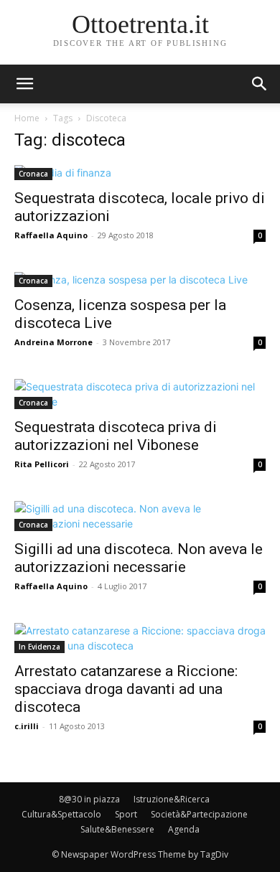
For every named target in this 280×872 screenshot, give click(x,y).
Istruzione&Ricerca (172, 799)
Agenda (184, 829)
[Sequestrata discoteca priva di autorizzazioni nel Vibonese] (140, 394)
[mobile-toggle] (24, 84)
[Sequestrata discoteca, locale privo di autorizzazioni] (140, 172)
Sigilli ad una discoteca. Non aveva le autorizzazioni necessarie (138, 558)
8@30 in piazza (89, 799)
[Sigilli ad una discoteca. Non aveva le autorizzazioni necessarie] (140, 516)
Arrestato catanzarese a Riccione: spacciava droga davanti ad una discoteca (126, 689)
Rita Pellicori (41, 464)
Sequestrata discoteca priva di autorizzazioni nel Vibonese (115, 436)
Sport (126, 814)
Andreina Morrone (53, 342)
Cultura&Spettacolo (61, 814)
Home (26, 118)
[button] (260, 84)
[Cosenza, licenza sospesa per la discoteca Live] (140, 279)
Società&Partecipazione (199, 814)
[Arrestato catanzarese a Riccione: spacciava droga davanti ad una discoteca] (140, 638)
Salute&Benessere (117, 829)
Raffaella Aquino (51, 235)
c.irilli (26, 726)
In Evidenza (39, 647)
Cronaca (33, 174)
